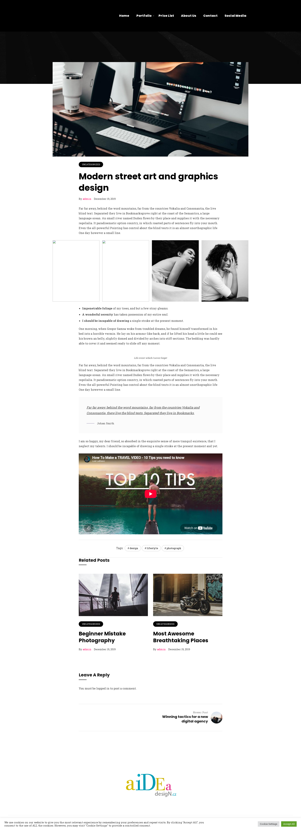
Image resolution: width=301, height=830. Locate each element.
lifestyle (152, 548)
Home (124, 15)
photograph (174, 548)
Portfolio (144, 15)
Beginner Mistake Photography (102, 637)
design (134, 548)
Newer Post (200, 712)
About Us (188, 15)
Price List (166, 15)
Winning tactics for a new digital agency (185, 719)
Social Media (235, 15)
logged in (102, 688)
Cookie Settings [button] (268, 823)
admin (87, 198)
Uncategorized (91, 164)
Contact (210, 15)
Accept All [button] (289, 823)
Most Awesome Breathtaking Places (180, 637)
